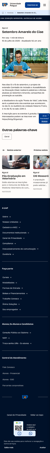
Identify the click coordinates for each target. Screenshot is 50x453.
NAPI (4, 338)
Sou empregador (10, 309)
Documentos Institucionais (14, 233)
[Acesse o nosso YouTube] (34, 408)
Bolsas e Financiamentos (13, 293)
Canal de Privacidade (12, 238)
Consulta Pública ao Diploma (15, 332)
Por (13, 38)
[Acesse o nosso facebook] (16, 408)
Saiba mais (8, 447)
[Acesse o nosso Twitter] (29, 408)
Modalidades (8, 282)
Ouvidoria (6, 254)
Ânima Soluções (9, 304)
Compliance (7, 243)
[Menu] (44, 5)
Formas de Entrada (11, 288)
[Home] (3, 13)
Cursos (5, 277)
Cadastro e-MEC (9, 227)
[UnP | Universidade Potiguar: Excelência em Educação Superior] (13, 5)
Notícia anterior (14, 150)
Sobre (5, 216)
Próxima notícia (41, 150)
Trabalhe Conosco (10, 299)
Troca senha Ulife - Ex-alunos (15, 343)
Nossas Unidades (10, 222)
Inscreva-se (32, 5)
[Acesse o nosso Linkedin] (25, 408)
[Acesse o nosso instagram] (20, 408)
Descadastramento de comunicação (19, 249)
